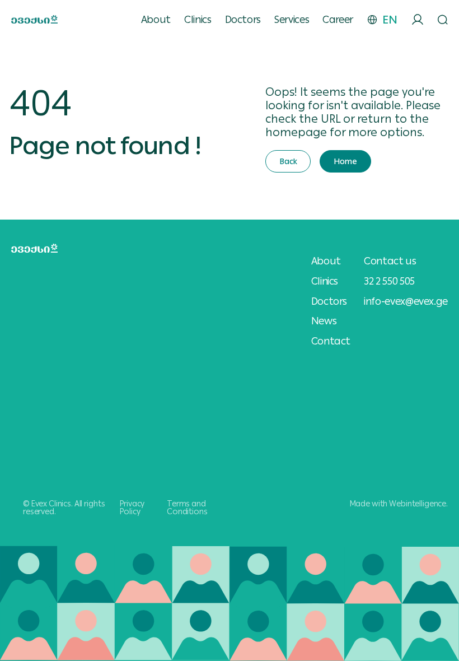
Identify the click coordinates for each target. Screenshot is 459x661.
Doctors (243, 19)
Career (337, 19)
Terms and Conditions (187, 507)
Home (345, 161)
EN (389, 19)
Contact (330, 341)
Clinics (197, 19)
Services (291, 19)
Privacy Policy (132, 507)
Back (288, 161)
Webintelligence (417, 504)
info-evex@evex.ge (406, 301)
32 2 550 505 (389, 280)
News (324, 321)
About (156, 19)
